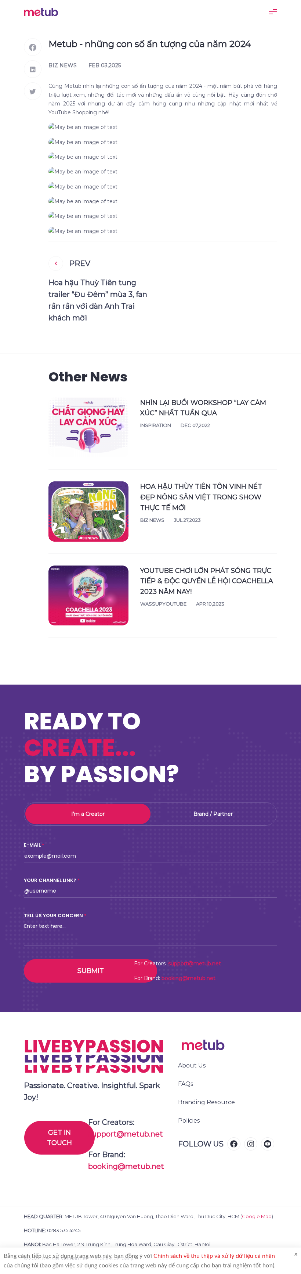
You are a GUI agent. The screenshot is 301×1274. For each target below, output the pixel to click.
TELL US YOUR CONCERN (53, 915)
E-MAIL (32, 844)
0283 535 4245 (63, 1230)
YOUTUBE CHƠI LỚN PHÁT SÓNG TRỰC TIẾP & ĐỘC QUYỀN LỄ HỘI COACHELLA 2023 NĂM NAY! (206, 581)
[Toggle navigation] (272, 11)
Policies (189, 1120)
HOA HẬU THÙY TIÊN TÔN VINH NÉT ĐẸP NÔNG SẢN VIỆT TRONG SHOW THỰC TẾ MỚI (201, 497)
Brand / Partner (213, 814)
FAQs (185, 1083)
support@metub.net (194, 963)
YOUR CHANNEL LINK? (50, 880)
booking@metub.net (188, 978)
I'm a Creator (88, 814)
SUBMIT (90, 971)
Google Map (257, 1216)
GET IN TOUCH (59, 1137)
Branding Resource (206, 1102)
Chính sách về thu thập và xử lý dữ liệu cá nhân (214, 1256)
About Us (192, 1065)
